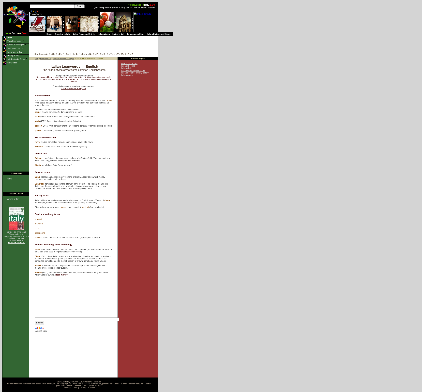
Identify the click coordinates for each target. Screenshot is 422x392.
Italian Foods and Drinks (84, 34)
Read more (60, 275)
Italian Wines (104, 34)
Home (49, 34)
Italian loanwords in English (73, 88)
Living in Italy (118, 34)
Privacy (83, 388)
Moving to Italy (13, 199)
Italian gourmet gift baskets (133, 70)
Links (75, 388)
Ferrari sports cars (129, 63)
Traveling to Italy (62, 34)
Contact (91, 388)
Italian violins (127, 68)
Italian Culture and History (159, 34)
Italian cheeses (128, 66)
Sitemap (67, 388)
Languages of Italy (135, 34)
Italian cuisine (45, 58)
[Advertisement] (95, 44)
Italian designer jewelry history (135, 73)
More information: (16, 242)
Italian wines (127, 75)
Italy (36, 58)
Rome (9, 179)
